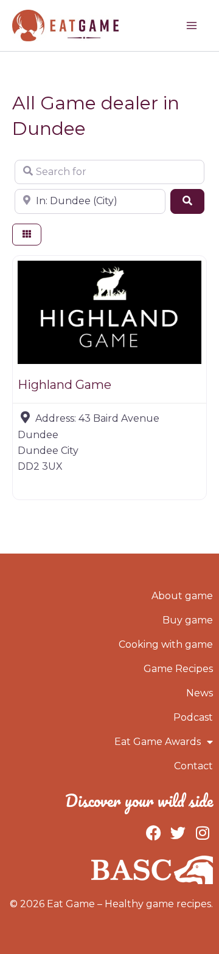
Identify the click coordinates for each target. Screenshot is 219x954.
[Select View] (26, 235)
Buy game (187, 620)
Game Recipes (178, 668)
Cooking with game (166, 644)
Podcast (193, 717)
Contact (193, 766)
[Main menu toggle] (191, 25)
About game (182, 596)
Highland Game (64, 384)
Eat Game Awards (157, 741)
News (199, 693)
